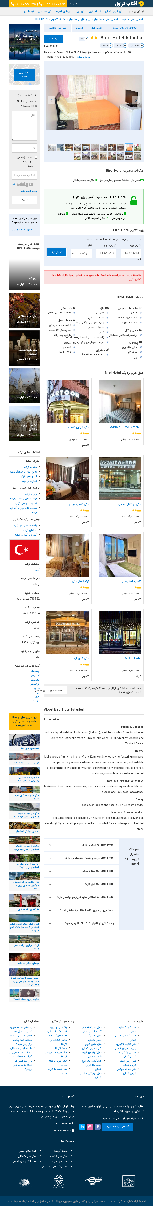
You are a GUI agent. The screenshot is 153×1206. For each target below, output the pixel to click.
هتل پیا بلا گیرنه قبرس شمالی (127, 1054)
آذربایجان (35, 675)
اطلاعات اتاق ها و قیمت (125, 28)
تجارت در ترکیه (29, 481)
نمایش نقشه (83, 57)
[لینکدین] (82, 1127)
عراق (37, 696)
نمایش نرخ (57, 252)
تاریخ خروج (109, 245)
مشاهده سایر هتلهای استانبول (48, 690)
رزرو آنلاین (53, 38)
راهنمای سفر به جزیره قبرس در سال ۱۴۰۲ (21, 1029)
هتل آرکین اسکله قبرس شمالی (127, 1063)
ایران (37, 692)
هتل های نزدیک (57, 28)
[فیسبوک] (97, 1127)
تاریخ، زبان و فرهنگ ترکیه (23, 472)
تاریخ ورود (135, 245)
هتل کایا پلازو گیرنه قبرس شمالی (92, 1054)
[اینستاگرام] (89, 1127)
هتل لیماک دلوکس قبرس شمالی (126, 1071)
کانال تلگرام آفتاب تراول (116, 1126)
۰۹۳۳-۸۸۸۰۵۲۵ (53, 4)
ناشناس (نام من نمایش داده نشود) (25, 161)
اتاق (89, 245)
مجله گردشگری (59, 1151)
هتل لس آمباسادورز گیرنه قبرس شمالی (91, 1029)
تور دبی (80, 11)
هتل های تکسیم (58, 1156)
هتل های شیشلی (27, 1156)
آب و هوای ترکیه (28, 476)
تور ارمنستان (44, 11)
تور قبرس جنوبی (135, 11)
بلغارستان (35, 680)
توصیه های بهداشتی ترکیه (23, 499)
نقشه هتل (96, 28)
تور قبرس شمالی (113, 11)
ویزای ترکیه (31, 494)
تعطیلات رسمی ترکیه (26, 503)
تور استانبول (94, 11)
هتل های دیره (59, 1161)
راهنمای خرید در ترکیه (25, 525)
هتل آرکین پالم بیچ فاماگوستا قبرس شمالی (92, 1065)
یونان (37, 688)
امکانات (79, 28)
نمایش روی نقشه (24, 74)
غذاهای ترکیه (30, 530)
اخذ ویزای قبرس (27, 1151)
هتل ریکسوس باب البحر (54, 1167)
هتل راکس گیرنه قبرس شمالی (93, 1038)
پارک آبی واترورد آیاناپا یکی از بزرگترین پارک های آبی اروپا (56, 1031)
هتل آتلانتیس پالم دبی (24, 1161)
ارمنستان (35, 671)
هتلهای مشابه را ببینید (22, 229)
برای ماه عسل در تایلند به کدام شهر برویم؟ (23, 1065)
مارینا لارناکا (61, 1048)
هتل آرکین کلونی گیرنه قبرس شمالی (92, 1046)
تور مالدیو (29, 11)
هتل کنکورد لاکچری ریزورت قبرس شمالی (125, 1046)
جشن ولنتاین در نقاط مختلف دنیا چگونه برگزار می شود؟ (21, 1040)
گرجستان (35, 684)
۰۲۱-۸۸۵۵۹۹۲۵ (25, 4)
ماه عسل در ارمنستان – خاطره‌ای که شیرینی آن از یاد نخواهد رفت (20, 1052)
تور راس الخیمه (63, 11)
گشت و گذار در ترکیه (26, 535)
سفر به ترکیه (30, 467)
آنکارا (37, 570)
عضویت (73, 4)
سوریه (36, 701)
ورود (84, 4)
